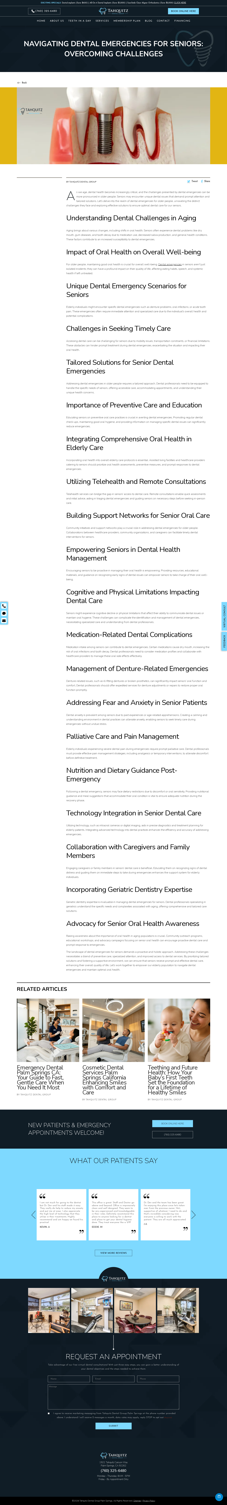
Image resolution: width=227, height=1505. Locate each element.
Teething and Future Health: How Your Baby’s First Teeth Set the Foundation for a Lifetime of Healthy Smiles (172, 1080)
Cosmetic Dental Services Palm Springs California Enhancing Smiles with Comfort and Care (104, 1080)
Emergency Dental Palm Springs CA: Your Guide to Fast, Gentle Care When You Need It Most (40, 1078)
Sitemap (137, 1500)
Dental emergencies (170, 264)
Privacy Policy (149, 1500)
